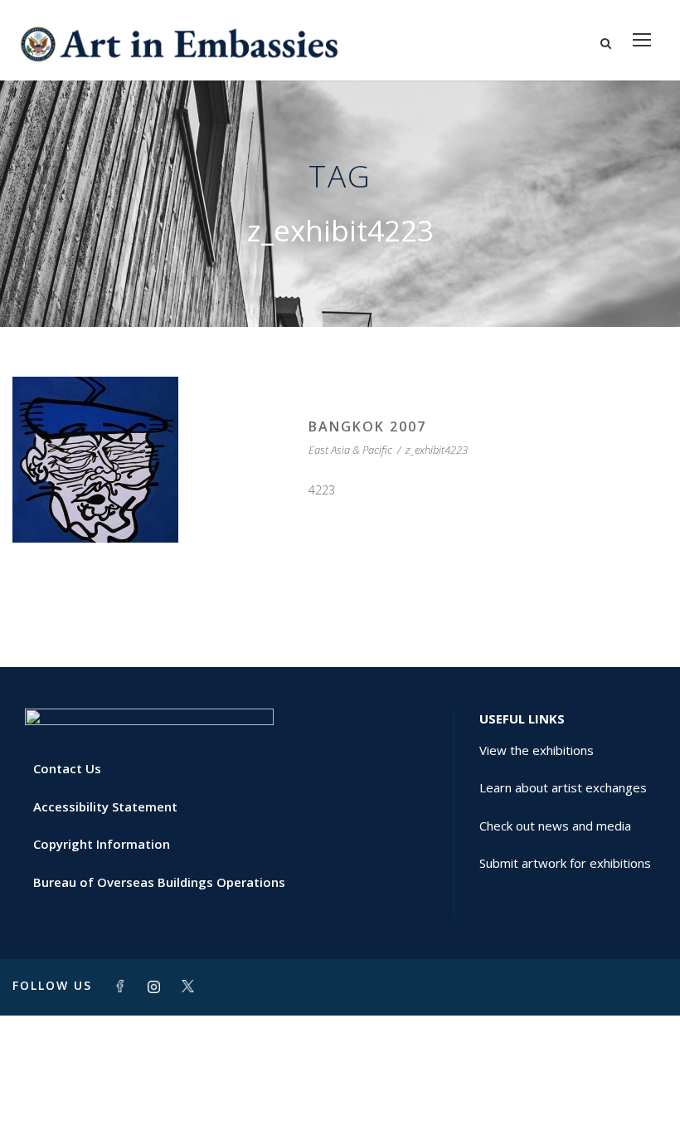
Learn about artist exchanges (563, 787)
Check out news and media (555, 825)
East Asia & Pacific (350, 449)
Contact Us (67, 768)
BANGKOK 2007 (367, 426)
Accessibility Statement (105, 806)
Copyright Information (101, 844)
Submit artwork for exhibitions (565, 863)
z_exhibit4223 (437, 449)
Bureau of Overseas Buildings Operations (159, 882)
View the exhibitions (536, 750)
